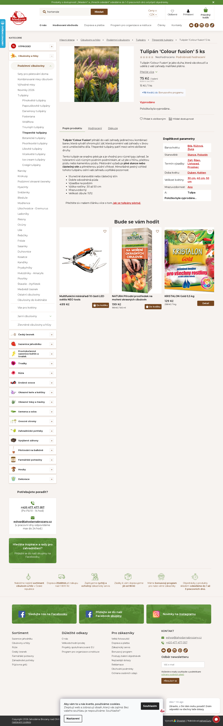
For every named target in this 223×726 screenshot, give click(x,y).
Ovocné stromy (27, 421)
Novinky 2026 (26, 90)
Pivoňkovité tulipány (35, 143)
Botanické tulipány (34, 138)
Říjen (197, 160)
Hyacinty (23, 187)
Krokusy (23, 176)
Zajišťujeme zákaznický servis (95, 584)
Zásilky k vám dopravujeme (128, 584)
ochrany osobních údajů (172, 674)
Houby (22, 469)
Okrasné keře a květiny (31, 392)
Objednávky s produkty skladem (195, 586)
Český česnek (26, 334)
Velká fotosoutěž (120, 638)
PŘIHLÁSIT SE (170, 680)
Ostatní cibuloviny (29, 294)
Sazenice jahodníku (29, 344)
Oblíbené (172, 14)
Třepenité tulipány (34, 132)
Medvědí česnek (28, 289)
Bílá (190, 145)
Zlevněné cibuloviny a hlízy (34, 324)
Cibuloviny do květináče (32, 300)
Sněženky (24, 192)
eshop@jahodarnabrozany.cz (32, 521)
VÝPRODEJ (24, 46)
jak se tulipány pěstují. (127, 203)
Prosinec (193, 167)
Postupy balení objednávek (126, 656)
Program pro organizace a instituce (80, 651)
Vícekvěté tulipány (34, 154)
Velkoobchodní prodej (73, 643)
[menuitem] (43, 25)
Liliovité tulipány (32, 148)
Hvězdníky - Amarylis (30, 273)
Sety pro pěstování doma (33, 74)
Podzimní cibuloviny (31, 65)
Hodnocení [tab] (95, 128)
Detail (205, 303)
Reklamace (118, 664)
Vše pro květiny (27, 307)
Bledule (23, 197)
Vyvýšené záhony (28, 440)
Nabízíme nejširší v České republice (29, 586)
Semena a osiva (27, 411)
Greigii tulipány (31, 165)
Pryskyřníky (25, 267)
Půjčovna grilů (19, 664)
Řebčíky (23, 235)
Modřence (24, 203)
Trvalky (22, 363)
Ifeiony (22, 219)
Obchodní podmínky (122, 669)
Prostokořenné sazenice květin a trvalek (28, 354)
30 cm (191, 178)
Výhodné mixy (26, 84)
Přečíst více (147, 72)
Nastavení (73, 718)
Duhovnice (24, 251)
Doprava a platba (121, 643)
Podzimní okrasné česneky (34, 181)
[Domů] (68, 40)
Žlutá (191, 149)
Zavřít (145, 115)
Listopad (193, 163)
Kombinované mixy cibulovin (35, 79)
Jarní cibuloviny (27, 316)
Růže (21, 373)
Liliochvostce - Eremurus (33, 208)
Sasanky (23, 246)
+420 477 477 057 (32, 507)
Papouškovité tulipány (36, 105)
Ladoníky (23, 213)
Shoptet (181, 720)
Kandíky (23, 262)
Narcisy (22, 170)
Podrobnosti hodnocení (190, 57)
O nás (65, 638)
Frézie (21, 240)
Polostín (202, 154)
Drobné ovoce (26, 382)
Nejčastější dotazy (121, 660)
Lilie (20, 230)
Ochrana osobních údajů (124, 673)
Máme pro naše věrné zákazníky (162, 584)
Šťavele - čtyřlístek (29, 284)
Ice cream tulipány (33, 159)
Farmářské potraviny (30, 459)
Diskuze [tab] (113, 128)
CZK (152, 14)
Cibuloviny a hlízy (28, 56)
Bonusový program (122, 651)
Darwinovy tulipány (34, 111)
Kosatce (22, 257)
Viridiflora (27, 121)
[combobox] (74, 12)
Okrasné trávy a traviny (31, 402)
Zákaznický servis (121, 647)
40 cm (201, 178)
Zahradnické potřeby (30, 431)
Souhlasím (150, 706)
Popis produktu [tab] (72, 128)
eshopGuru (205, 720)
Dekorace (24, 479)
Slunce (192, 154)
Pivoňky (22, 278)
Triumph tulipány (33, 127)
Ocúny (22, 224)
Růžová (198, 145)
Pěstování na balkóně (30, 450)
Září (190, 160)
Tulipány (23, 95)
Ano (190, 187)
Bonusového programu (170, 92)
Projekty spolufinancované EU (78, 647)
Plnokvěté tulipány (34, 100)
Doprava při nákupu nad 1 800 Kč (62, 584)
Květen (201, 172)
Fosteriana (28, 116)
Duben (192, 172)
